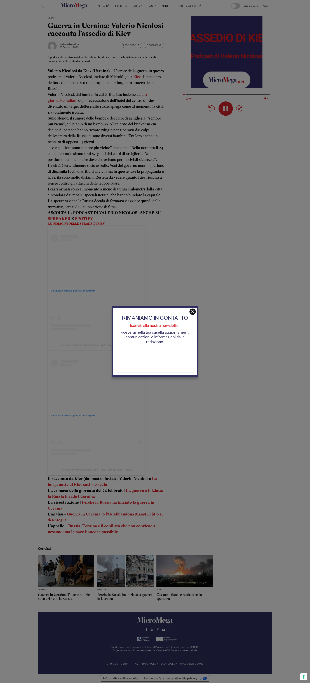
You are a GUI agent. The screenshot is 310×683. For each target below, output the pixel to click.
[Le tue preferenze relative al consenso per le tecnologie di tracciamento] (303, 676)
